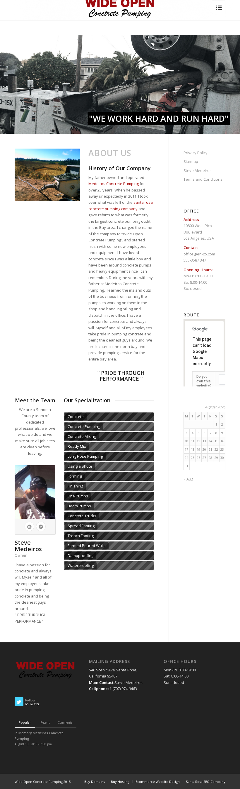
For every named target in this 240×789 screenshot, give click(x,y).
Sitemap (191, 161)
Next (74, 174)
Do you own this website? (204, 381)
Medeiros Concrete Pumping (114, 183)
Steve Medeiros (198, 170)
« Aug (188, 479)
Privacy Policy (196, 152)
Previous (20, 174)
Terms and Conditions (203, 179)
